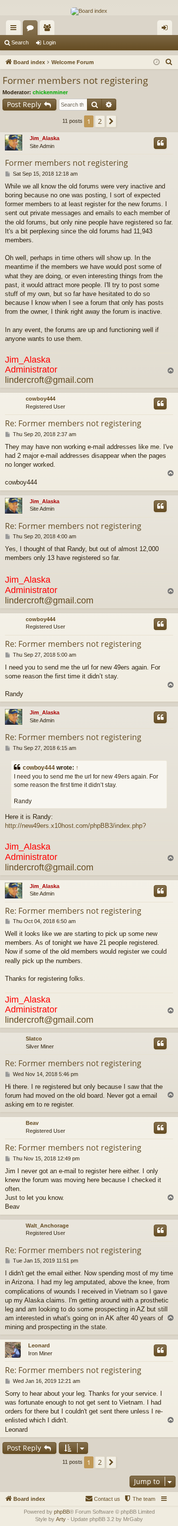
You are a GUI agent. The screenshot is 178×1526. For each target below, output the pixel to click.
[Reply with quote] (160, 143)
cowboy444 (40, 399)
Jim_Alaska (44, 138)
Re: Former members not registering (73, 423)
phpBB (62, 1512)
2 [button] (100, 121)
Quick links (15, 29)
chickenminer (50, 92)
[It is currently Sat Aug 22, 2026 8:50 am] (156, 62)
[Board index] (89, 11)
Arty (61, 1519)
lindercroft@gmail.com (49, 380)
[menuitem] (169, 62)
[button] (111, 121)
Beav (32, 1123)
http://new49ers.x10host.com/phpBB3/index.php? (75, 825)
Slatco (34, 1039)
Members (49, 29)
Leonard (39, 1345)
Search (20, 42)
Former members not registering (75, 80)
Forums (32, 29)
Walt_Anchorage (47, 1225)
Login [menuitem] (166, 29)
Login (49, 42)
